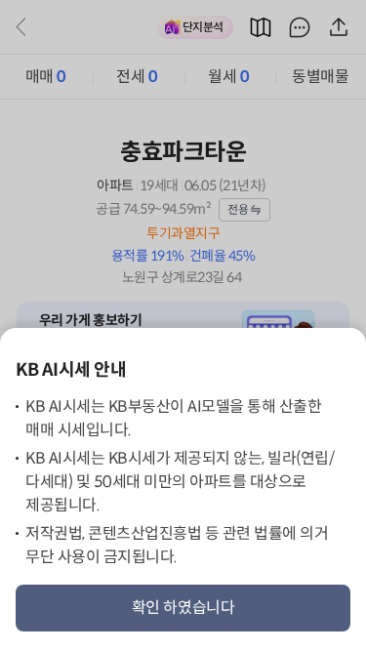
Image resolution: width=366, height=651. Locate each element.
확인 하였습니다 (183, 607)
